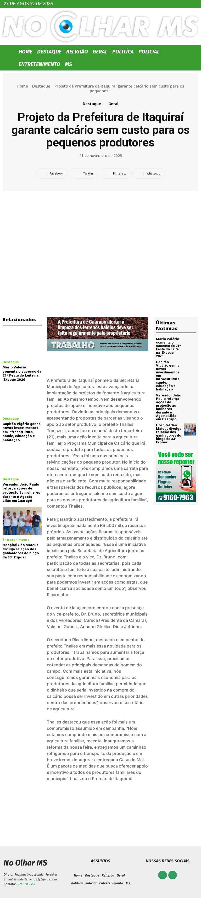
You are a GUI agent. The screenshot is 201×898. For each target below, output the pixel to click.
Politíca (123, 51)
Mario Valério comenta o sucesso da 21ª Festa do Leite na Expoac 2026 (22, 373)
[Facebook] (162, 875)
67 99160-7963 (25, 884)
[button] (191, 51)
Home (25, 51)
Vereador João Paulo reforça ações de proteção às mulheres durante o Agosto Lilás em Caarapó (21, 492)
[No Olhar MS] (100, 26)
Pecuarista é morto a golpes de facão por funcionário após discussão (150, 818)
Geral (100, 51)
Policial (149, 51)
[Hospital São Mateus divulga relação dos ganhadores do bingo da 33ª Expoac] (22, 521)
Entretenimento (39, 64)
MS (68, 64)
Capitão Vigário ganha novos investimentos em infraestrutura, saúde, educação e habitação (22, 432)
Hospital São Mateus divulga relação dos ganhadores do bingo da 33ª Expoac (21, 551)
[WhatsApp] (172, 875)
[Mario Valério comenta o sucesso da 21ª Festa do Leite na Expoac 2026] (22, 343)
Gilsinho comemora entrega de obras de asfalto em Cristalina (50, 818)
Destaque (49, 51)
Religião (77, 51)
